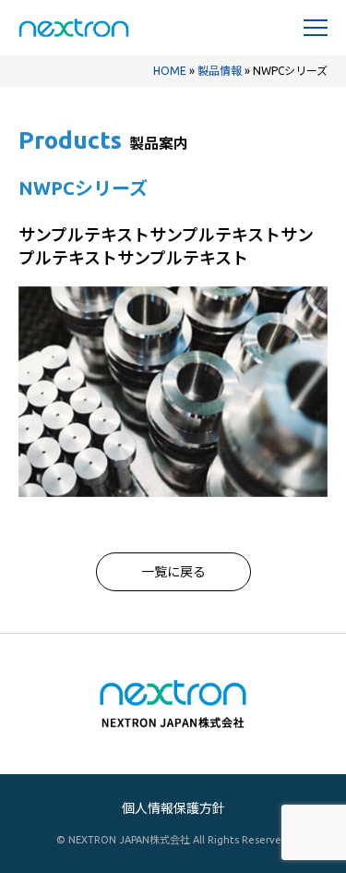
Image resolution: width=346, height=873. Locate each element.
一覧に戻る (173, 571)
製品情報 (219, 71)
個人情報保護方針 (173, 808)
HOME (169, 71)
